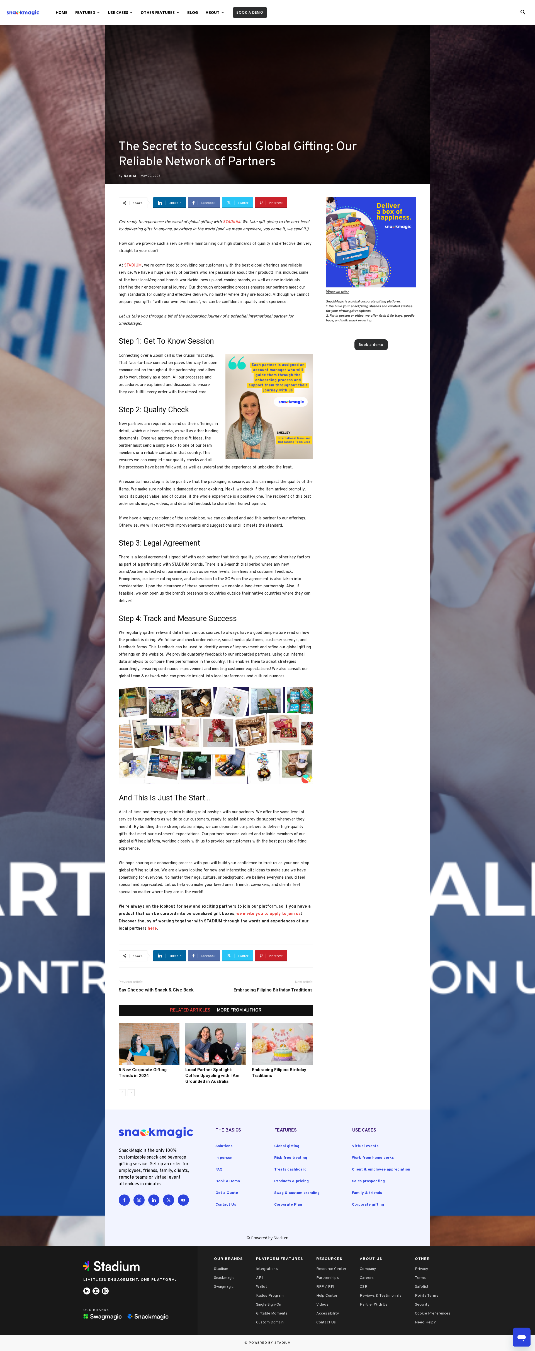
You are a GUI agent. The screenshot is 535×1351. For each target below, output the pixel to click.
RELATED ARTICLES (190, 1010)
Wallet (261, 1286)
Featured (85, 12)
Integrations (267, 1269)
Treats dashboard (290, 1169)
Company (368, 1269)
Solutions (223, 1146)
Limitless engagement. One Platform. (130, 1279)
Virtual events (365, 1146)
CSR (363, 1286)
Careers (367, 1278)
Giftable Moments (272, 1313)
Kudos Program (270, 1295)
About (213, 12)
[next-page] (131, 1092)
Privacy (421, 1269)
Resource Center (331, 1269)
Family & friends (367, 1193)
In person (223, 1157)
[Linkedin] (153, 1200)
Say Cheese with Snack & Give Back (156, 990)
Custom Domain (270, 1322)
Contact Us (225, 1204)
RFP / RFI (325, 1286)
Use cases (118, 12)
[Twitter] (168, 1200)
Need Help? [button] (425, 1322)
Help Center (327, 1295)
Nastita (130, 176)
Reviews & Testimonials (381, 1295)
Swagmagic (224, 1286)
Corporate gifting (368, 1204)
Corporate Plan (288, 1204)
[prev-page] (122, 1092)
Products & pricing (291, 1181)
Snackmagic (224, 1278)
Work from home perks (373, 1157)
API (259, 1278)
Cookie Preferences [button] (433, 1313)
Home (61, 12)
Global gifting (286, 1146)
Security (422, 1304)
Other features (158, 12)
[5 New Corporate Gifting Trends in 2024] (149, 1044)
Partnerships (327, 1278)
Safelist (422, 1286)
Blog (192, 12)
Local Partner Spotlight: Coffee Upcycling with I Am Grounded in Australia (212, 1075)
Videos (322, 1304)
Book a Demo (227, 1181)
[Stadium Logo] (113, 1266)
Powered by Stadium (270, 1343)
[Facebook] (124, 1200)
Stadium (221, 1269)
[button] (522, 13)
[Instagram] (139, 1200)
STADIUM (231, 222)
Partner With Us (373, 1304)
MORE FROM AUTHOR (239, 1010)
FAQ (219, 1169)
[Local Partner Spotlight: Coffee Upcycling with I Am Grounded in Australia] (215, 1044)
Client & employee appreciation (381, 1169)
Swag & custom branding (297, 1193)
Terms (420, 1278)
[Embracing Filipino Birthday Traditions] (282, 1044)
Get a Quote (226, 1193)
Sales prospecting (368, 1181)
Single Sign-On (268, 1304)
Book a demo (250, 12)
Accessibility (327, 1313)
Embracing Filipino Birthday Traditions (273, 990)
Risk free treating (290, 1157)
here (152, 928)
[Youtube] (183, 1200)
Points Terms (426, 1295)
